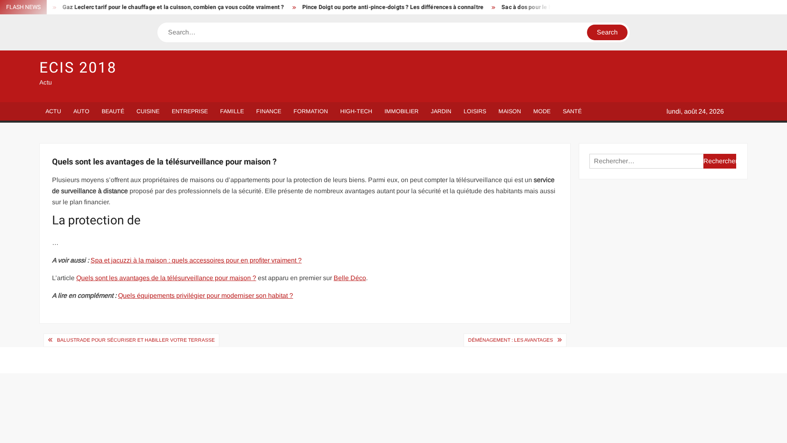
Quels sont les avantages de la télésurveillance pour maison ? (166, 277)
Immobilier (401, 111)
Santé (572, 111)
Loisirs (475, 111)
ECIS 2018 (78, 68)
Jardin (441, 111)
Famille (232, 111)
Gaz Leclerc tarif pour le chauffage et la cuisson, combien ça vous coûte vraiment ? (163, 7)
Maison (509, 111)
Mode (541, 111)
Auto (81, 111)
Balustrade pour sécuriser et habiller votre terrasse (136, 340)
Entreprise (190, 111)
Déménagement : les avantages (510, 340)
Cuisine (147, 111)
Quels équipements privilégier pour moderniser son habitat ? (205, 295)
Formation (310, 111)
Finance (268, 111)
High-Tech (356, 111)
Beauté (113, 111)
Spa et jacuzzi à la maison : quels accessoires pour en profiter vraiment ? (196, 260)
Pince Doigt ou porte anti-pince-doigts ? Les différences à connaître (383, 7)
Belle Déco (350, 277)
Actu (53, 111)
